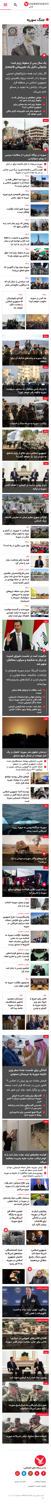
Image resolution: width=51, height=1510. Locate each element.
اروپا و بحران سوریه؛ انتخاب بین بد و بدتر (17, 904)
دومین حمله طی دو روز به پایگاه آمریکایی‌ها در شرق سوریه (14, 1216)
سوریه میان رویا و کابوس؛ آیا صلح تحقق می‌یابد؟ (16, 268)
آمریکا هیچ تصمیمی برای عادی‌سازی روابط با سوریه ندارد (25, 1113)
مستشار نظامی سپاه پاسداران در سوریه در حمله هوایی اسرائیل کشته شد (16, 1201)
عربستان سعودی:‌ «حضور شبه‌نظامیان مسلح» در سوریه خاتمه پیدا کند (14, 1003)
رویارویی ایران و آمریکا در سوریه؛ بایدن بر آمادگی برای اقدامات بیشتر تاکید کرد (38, 1218)
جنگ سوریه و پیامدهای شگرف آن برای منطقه (28, 360)
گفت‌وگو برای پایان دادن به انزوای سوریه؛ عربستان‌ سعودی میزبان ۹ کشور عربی (24, 1098)
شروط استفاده (40, 1481)
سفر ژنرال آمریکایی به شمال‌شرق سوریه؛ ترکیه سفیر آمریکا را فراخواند (27, 1407)
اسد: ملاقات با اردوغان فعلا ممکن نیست (26, 691)
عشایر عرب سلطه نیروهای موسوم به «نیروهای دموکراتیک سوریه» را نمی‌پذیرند (17, 596)
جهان (46, 463)
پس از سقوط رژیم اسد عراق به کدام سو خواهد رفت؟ (17, 254)
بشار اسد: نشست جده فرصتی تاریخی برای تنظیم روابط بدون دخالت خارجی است (24, 709)
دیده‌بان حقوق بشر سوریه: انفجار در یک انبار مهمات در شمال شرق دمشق (26, 754)
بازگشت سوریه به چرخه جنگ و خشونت (28, 423)
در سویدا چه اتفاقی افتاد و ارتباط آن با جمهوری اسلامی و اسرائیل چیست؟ (16, 183)
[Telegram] (24, 1473)
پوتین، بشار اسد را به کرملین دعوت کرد (28, 1377)
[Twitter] (37, 1473)
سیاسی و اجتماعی (23, 569)
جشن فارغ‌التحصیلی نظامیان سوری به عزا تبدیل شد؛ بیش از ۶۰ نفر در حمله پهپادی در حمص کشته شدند (16, 578)
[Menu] (5, 5)
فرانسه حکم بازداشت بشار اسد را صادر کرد (17, 561)
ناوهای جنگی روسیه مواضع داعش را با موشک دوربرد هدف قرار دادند (17, 780)
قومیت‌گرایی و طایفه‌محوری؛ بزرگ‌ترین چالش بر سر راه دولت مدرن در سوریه (22, 171)
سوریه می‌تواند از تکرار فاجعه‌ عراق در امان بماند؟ (24, 165)
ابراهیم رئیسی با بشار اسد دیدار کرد (17, 969)
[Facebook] (43, 1473)
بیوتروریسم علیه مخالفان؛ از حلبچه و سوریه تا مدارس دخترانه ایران (23, 1174)
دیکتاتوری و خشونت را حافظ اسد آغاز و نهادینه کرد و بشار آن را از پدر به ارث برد (16, 241)
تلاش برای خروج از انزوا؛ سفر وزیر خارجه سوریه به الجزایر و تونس (38, 1003)
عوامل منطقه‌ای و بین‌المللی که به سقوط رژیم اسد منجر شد (26, 99)
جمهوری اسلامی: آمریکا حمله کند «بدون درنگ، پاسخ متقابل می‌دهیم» (37, 1255)
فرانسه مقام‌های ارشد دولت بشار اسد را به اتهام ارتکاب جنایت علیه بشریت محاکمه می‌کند (25, 1158)
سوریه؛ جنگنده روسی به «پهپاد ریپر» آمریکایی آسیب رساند (29, 829)
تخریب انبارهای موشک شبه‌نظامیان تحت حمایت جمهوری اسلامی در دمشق (24, 762)
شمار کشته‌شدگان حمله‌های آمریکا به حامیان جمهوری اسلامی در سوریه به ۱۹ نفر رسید (13, 1257)
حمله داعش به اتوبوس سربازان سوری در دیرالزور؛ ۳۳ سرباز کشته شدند (24, 768)
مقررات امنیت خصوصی (37, 1486)
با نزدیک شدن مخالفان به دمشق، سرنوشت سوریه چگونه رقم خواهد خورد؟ (26, 390)
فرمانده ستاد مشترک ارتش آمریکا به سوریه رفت (26, 1438)
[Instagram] (30, 1473)
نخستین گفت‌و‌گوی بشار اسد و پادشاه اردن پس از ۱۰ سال (24, 1107)
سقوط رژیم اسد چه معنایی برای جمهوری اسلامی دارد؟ (27, 106)
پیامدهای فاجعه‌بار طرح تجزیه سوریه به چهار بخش (16, 196)
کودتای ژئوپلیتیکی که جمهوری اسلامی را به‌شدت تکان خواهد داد (14, 303)
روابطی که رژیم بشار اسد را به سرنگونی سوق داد (16, 225)
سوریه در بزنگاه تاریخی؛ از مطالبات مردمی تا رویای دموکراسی (25, 157)
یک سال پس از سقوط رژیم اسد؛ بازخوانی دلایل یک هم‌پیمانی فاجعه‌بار (25, 65)
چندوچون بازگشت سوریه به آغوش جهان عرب (17, 984)
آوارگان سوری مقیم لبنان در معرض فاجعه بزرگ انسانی (25, 519)
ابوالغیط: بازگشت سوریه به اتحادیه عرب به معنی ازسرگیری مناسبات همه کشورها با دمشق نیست (17, 940)
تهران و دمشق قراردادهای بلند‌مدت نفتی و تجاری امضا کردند (16, 956)
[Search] (15, 5)
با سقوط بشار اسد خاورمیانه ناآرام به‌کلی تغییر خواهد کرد (23, 112)
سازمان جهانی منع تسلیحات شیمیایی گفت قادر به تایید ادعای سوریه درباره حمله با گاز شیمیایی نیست (24, 700)
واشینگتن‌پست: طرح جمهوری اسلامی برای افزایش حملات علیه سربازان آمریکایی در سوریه (16, 921)
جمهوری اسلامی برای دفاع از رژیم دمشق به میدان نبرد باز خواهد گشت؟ (26, 454)
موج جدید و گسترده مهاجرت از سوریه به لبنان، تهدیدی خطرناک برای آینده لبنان (16, 613)
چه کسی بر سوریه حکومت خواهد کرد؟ (37, 299)
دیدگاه (46, 26)
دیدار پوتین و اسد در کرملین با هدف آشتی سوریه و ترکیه (25, 486)
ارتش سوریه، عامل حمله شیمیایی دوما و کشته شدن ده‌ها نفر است (24, 1169)
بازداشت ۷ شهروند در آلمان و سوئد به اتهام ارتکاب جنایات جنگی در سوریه (16, 534)
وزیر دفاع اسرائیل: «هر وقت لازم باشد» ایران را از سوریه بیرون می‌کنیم (16, 1186)
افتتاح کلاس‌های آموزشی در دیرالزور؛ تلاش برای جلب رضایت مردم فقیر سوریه (26, 1342)
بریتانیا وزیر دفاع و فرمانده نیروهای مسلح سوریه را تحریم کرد (27, 891)
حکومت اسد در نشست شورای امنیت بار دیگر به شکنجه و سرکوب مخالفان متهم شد (26, 660)
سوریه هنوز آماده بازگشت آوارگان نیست (18, 210)
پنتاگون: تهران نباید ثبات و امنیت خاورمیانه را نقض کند (29, 1311)
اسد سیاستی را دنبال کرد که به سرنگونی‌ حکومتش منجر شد (17, 285)
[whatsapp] (17, 1473)
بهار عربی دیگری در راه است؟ (16, 545)
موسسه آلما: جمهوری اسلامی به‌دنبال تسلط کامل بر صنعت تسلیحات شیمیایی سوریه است (16, 796)
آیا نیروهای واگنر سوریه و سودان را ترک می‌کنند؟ (28, 860)
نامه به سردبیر (20, 1481)
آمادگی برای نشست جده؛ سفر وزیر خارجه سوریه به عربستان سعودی (27, 1072)
